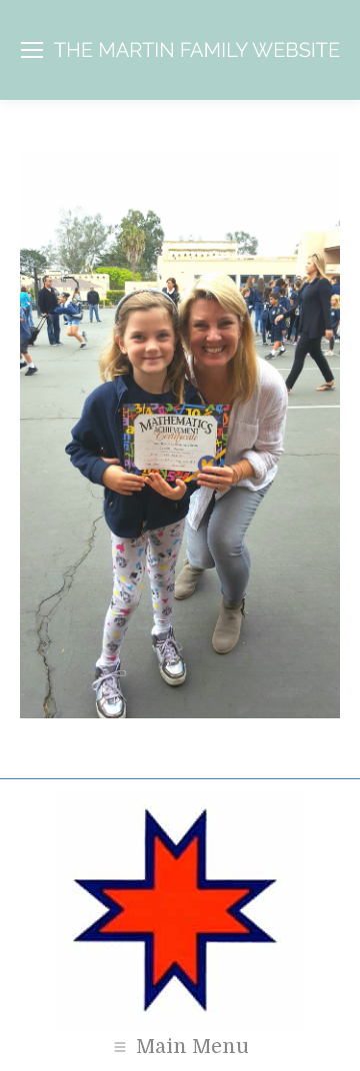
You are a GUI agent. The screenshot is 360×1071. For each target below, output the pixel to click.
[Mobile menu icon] (32, 50)
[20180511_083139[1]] (180, 434)
